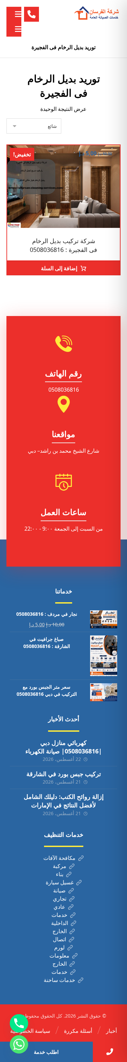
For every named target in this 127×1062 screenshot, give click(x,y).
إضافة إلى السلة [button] (59, 268)
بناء (59, 874)
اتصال (59, 939)
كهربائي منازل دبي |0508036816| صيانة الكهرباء (63, 747)
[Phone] (19, 1023)
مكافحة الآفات (59, 858)
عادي (59, 906)
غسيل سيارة (59, 882)
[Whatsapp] (19, 1044)
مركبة (59, 866)
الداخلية (59, 923)
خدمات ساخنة (59, 980)
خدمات (59, 915)
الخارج (59, 931)
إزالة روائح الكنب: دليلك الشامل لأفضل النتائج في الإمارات (64, 800)
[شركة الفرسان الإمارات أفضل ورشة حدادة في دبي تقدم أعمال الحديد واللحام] (97, 13)
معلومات (59, 955)
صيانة (59, 890)
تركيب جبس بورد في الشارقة (63, 774)
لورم (59, 947)
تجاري (59, 898)
